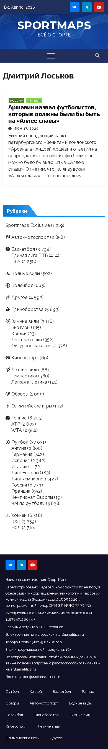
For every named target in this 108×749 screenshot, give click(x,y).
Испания (20, 460)
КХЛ (15, 521)
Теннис (19, 418)
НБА (16, 261)
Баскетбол (23, 249)
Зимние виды (25, 321)
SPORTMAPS (54, 25)
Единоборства (27, 309)
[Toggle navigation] (51, 55)
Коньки (19, 333)
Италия (19, 466)
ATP (15, 424)
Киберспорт (24, 357)
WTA (16, 430)
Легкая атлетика (29, 382)
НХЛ (16, 527)
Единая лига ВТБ (29, 255)
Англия (18, 448)
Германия (21, 454)
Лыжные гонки (26, 339)
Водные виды (25, 273)
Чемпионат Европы (32, 497)
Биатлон (20, 327)
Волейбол (22, 285)
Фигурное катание (31, 345)
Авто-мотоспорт (30, 237)
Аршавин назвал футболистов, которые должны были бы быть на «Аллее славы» (54, 113)
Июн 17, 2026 (26, 129)
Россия (16, 100)
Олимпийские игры (31, 406)
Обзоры (19, 394)
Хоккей (19, 515)
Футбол (34, 100)
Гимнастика (24, 376)
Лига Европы (25, 472)
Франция (20, 491)
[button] (97, 55)
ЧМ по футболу (28, 503)
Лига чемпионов (28, 479)
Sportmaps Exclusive (28, 225)
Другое (19, 297)
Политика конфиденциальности (33, 677)
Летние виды (25, 369)
